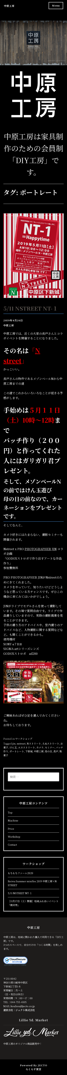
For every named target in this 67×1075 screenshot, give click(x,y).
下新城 (29, 751)
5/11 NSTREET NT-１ (30, 308)
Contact (12, 844)
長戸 (55, 751)
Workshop (14, 836)
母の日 (48, 751)
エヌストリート (26, 747)
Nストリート (34, 743)
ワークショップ (23, 738)
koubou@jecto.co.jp (23, 1006)
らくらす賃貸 (33, 1069)
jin (13, 743)
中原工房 (9, 6)
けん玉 (13, 747)
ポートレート (16, 751)
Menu (56, 5)
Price (11, 828)
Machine (13, 820)
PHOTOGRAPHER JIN (41, 549)
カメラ (40, 747)
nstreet (21, 743)
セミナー (50, 747)
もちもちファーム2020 (20, 873)
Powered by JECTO (33, 1065)
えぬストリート (50, 743)
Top (10, 812)
